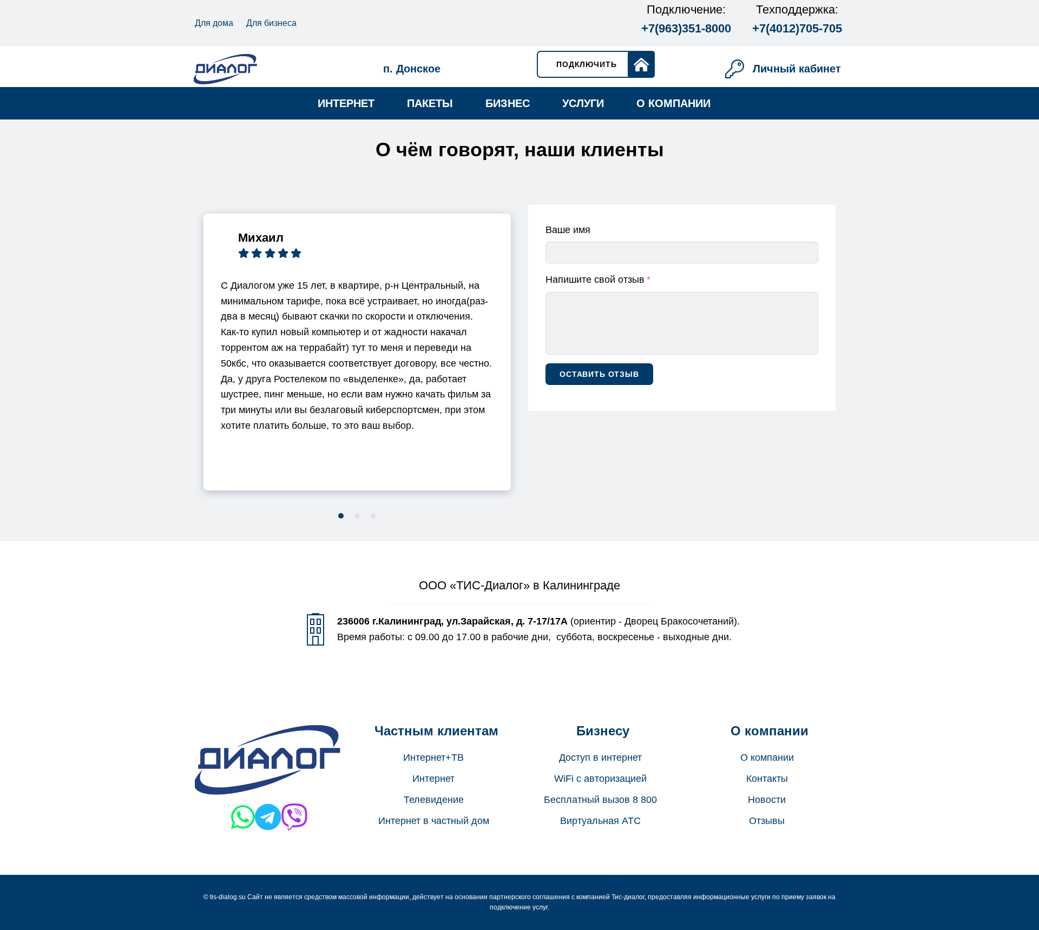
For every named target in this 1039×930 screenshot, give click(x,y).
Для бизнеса (271, 23)
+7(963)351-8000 (686, 28)
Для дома (214, 23)
